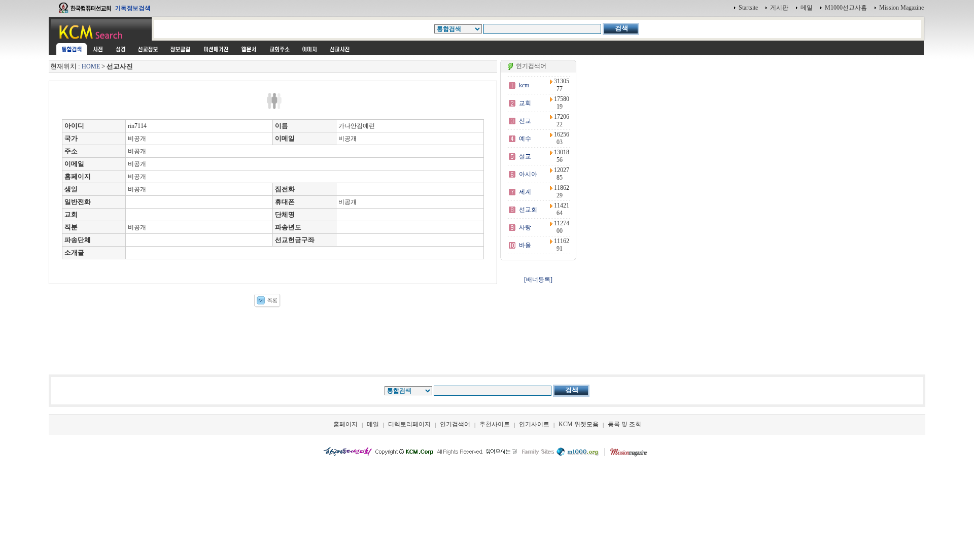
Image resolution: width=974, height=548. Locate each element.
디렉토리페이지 (409, 424)
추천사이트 (494, 424)
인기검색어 (455, 424)
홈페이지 (345, 424)
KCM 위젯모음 (579, 424)
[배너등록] (538, 279)
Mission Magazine (901, 7)
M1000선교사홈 (846, 7)
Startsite (748, 7)
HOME (91, 66)
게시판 (779, 7)
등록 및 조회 (624, 424)
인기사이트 (534, 424)
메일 (807, 7)
